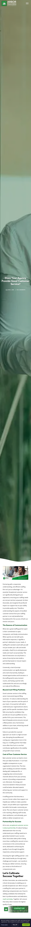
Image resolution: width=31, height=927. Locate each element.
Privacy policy (4, 924)
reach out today (8, 899)
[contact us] (15, 909)
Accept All (26, 924)
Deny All (15, 924)
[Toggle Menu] (27, 3)
